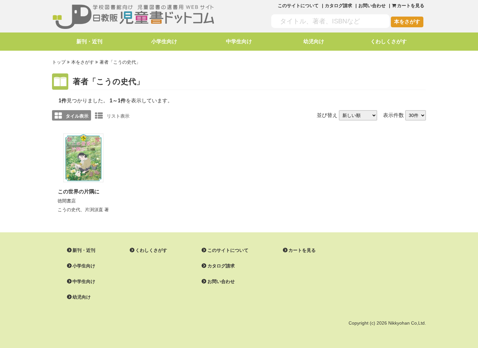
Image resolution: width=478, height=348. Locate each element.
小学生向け (164, 41)
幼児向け (313, 41)
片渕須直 (94, 209)
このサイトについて (298, 5)
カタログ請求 (338, 5)
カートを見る (302, 250)
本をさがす (407, 21)
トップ (59, 62)
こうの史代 (69, 209)
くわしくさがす (388, 41)
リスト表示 (118, 116)
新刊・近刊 (89, 41)
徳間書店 (67, 200)
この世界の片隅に (79, 191)
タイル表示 (77, 116)
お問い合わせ (372, 5)
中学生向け (239, 41)
